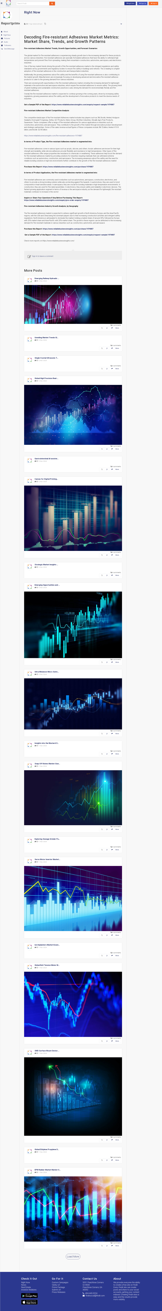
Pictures (7, 38)
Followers (7, 45)
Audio (6, 42)
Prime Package (58, 1287)
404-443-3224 (91, 1293)
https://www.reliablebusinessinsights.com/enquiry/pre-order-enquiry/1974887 (56, 200)
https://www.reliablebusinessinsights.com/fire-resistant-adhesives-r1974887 (53, 136)
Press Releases (58, 1292)
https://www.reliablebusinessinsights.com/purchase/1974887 (68, 167)
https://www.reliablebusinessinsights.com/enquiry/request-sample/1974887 (83, 105)
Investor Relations (28, 1290)
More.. (117, 328)
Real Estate (26, 1287)
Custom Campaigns (60, 1282)
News (23, 1285)
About (5, 31)
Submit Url (56, 1290)
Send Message (9, 49)
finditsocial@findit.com (95, 1295)
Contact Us (90, 1278)
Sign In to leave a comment (42, 256)
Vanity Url (56, 1285)
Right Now (7, 35)
